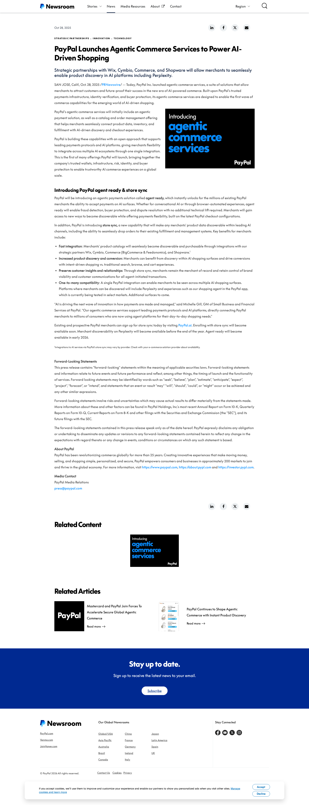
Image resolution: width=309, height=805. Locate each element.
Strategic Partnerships (71, 38)
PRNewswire (111, 85)
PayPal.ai (185, 325)
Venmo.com (46, 739)
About (155, 6)
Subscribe (155, 691)
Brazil (101, 753)
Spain (154, 746)
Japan (155, 733)
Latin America (159, 740)
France (129, 740)
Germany (130, 746)
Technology (123, 38)
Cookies (117, 772)
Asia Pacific (105, 740)
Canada (103, 759)
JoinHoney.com (48, 746)
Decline (261, 793)
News (111, 6)
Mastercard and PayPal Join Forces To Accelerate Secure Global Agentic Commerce (114, 612)
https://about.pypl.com (195, 467)
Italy (127, 759)
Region (241, 6)
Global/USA (105, 733)
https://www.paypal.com (159, 467)
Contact (176, 6)
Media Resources (133, 6)
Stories (92, 6)
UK (153, 753)
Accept (261, 786)
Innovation (101, 38)
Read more (94, 626)
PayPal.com (46, 733)
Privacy (127, 772)
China (128, 733)
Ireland (129, 753)
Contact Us (103, 772)
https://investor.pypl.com (236, 467)
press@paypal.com (68, 488)
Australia (103, 746)
